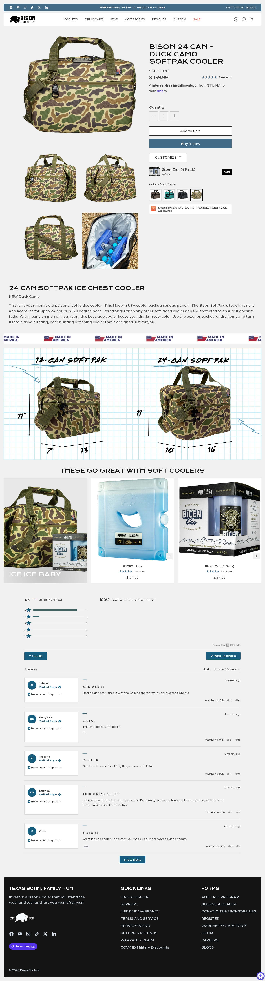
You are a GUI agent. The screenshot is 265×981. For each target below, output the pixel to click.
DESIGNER (159, 19)
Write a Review (227, 657)
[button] (55, 610)
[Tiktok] (32, 7)
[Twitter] (39, 7)
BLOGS (251, 7)
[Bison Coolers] (22, 19)
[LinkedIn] (46, 7)
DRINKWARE (94, 19)
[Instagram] (25, 7)
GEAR (114, 19)
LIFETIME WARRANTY (140, 911)
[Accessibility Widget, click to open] (261, 976)
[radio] (155, 195)
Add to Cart (190, 131)
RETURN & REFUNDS (139, 933)
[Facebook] (11, 7)
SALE (197, 19)
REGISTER (210, 918)
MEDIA (207, 933)
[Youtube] (18, 7)
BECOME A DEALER (218, 904)
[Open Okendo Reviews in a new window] (227, 645)
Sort (206, 669)
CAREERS (209, 940)
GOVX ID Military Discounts (145, 947)
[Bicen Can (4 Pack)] (219, 519)
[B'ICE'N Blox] (132, 519)
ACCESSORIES (135, 19)
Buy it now (190, 144)
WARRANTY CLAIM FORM (223, 926)
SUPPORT (129, 904)
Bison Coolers (29, 970)
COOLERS (71, 19)
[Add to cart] (169, 556)
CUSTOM (180, 19)
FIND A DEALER (135, 897)
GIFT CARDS (235, 7)
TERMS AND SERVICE (140, 918)
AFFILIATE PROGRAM (220, 897)
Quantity (157, 107)
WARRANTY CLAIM (137, 940)
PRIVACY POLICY (136, 926)
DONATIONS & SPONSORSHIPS (228, 911)
